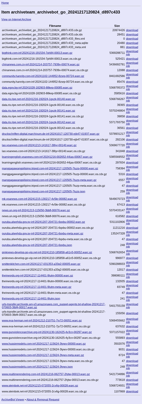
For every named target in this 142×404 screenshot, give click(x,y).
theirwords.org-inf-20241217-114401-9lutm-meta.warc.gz (36, 286)
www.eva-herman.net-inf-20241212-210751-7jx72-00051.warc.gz (42, 320)
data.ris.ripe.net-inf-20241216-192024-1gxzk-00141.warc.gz (38, 110)
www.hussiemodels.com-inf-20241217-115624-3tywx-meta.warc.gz (43, 355)
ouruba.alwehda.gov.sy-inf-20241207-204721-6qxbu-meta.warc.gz (42, 233)
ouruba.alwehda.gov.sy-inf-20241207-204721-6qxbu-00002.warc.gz (43, 221)
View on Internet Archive (16, 19)
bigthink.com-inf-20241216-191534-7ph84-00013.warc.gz (37, 52)
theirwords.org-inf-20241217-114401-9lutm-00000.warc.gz (37, 275)
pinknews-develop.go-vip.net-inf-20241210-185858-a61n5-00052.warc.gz (47, 252)
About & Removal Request (42, 399)
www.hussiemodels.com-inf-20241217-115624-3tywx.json (37, 366)
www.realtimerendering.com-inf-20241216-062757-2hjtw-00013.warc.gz (46, 374)
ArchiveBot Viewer (12, 399)
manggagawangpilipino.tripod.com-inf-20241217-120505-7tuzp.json (43, 191)
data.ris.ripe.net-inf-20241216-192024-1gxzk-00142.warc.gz (38, 122)
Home (5, 2)
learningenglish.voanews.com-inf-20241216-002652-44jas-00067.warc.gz (47, 156)
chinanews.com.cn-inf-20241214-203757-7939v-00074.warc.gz (40, 64)
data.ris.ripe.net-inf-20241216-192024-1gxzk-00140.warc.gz (38, 99)
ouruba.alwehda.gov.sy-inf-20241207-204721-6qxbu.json (37, 245)
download (132, 30)
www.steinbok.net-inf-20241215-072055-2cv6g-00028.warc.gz (40, 385)
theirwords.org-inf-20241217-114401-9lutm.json (31, 298)
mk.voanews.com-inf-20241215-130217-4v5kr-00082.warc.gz (39, 198)
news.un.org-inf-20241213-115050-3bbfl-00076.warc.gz (36, 210)
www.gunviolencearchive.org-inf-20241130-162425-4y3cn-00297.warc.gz (47, 332)
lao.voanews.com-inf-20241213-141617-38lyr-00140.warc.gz (39, 145)
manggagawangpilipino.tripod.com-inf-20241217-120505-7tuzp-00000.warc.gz (50, 168)
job (128, 54)
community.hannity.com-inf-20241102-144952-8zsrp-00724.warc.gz (43, 76)
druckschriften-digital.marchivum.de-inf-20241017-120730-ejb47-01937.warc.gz (50, 133)
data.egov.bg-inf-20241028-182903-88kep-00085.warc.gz (37, 87)
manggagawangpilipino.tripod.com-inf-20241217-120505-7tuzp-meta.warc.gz (49, 180)
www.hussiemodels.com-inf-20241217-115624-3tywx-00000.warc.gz (44, 343)
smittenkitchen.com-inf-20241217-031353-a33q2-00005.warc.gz (41, 263)
